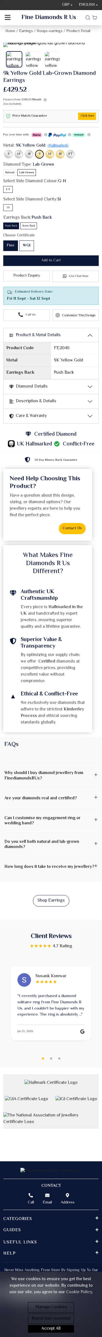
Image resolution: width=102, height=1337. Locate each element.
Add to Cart (51, 261)
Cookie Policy (79, 1292)
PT (71, 154)
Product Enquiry (26, 276)
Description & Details (36, 401)
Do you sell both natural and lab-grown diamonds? (41, 844)
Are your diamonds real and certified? (40, 798)
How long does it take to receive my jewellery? (49, 867)
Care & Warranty (31, 416)
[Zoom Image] (51, 45)
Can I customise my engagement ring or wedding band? (42, 821)
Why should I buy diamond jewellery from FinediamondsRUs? (43, 776)
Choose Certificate (19, 235)
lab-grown (26, 173)
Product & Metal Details (38, 335)
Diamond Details (32, 386)
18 (29, 154)
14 (18, 154)
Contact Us (72, 528)
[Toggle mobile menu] (7, 18)
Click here (87, 116)
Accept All (51, 1328)
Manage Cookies (51, 1307)
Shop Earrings (51, 900)
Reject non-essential (51, 1318)
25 (59, 1058)
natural (9, 173)
